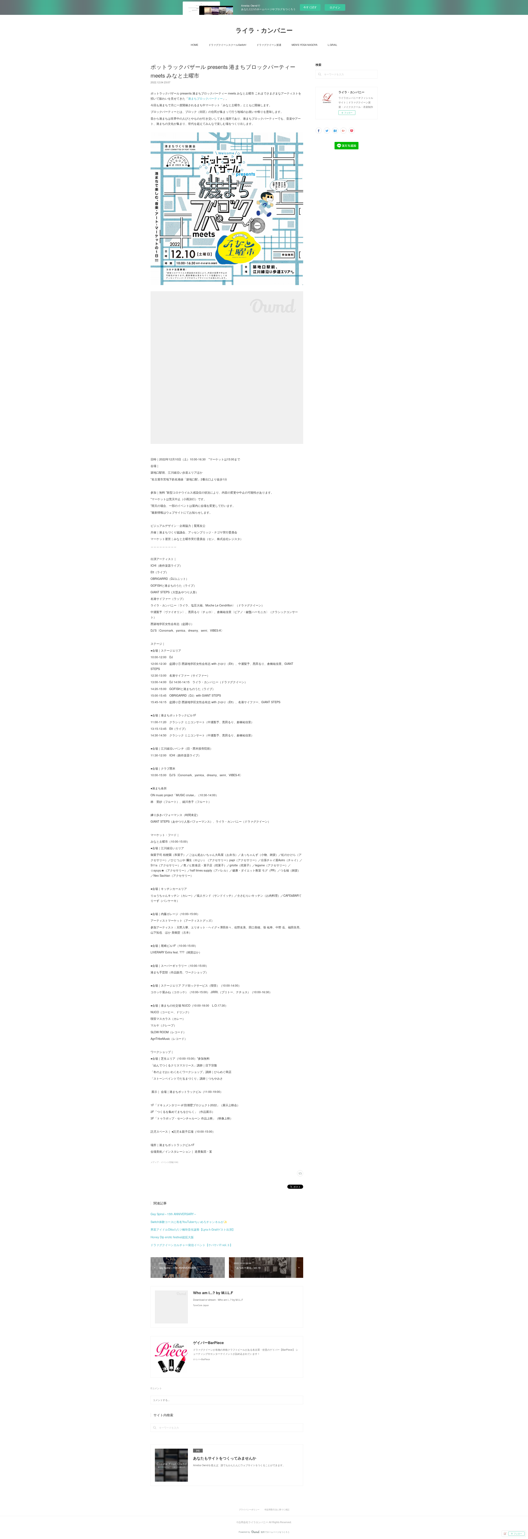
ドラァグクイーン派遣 (269, 44)
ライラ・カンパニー (264, 30)
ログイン (335, 7)
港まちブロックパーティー (205, 98)
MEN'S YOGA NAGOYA (304, 44)
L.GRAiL (332, 44)
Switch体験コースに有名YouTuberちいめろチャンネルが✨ (189, 1222)
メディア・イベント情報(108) (164, 1162)
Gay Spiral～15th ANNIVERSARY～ (174, 1214)
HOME (194, 44)
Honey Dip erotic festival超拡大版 (172, 1237)
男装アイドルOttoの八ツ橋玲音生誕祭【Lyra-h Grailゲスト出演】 (193, 1229)
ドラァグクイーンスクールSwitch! (227, 44)
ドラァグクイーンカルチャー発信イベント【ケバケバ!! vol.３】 (192, 1245)
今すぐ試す (310, 7)
